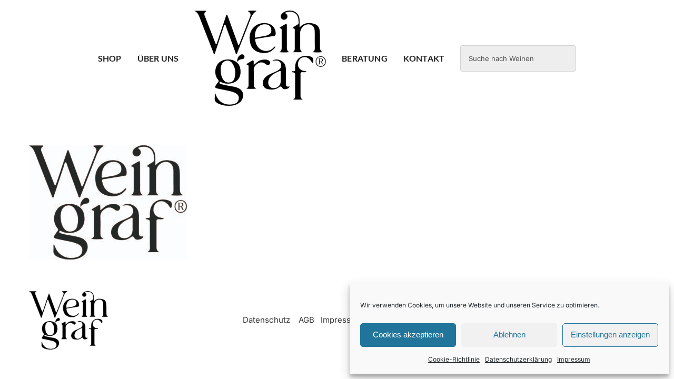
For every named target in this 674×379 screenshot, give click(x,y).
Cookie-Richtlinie (454, 359)
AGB (306, 320)
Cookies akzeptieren (408, 334)
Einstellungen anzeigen (610, 334)
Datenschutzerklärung (518, 359)
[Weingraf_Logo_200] (68, 295)
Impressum (573, 359)
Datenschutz (266, 320)
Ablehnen (509, 334)
